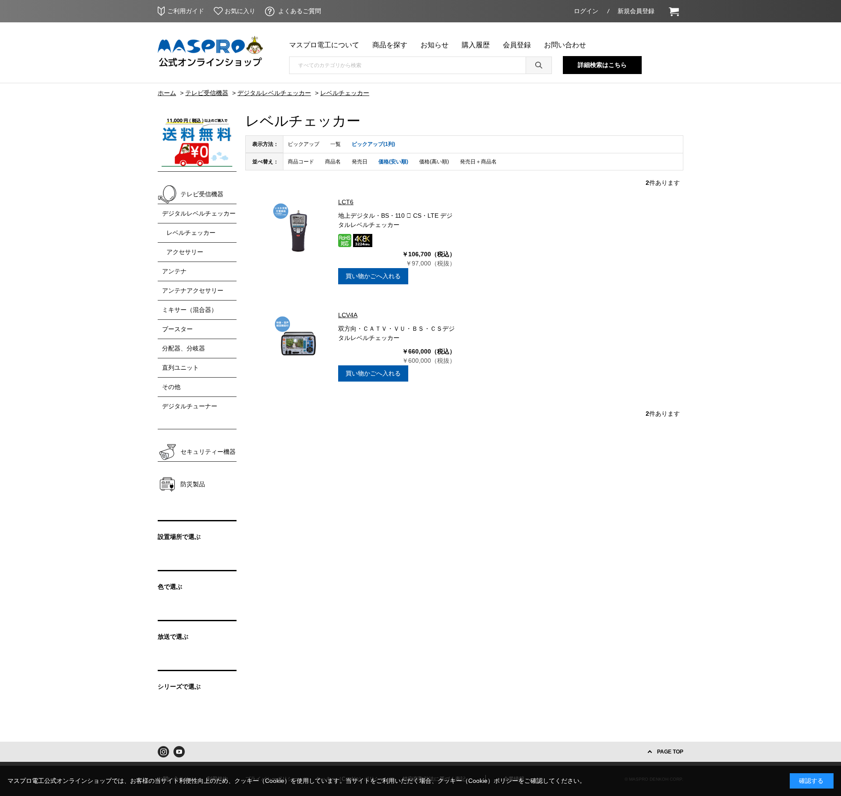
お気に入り (240, 10)
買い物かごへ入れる (373, 275)
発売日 (359, 162)
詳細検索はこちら (602, 64)
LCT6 (345, 201)
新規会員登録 (636, 10)
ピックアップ (303, 144)
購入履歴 (476, 45)
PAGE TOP (670, 752)
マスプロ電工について (324, 45)
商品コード (301, 162)
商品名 (333, 162)
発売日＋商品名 (478, 162)
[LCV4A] (298, 342)
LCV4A (347, 314)
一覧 (335, 144)
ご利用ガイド (185, 10)
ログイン (586, 10)
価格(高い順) (434, 162)
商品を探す (389, 45)
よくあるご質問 (299, 10)
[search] (539, 65)
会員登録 (517, 45)
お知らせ (434, 45)
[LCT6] (298, 229)
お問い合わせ (565, 45)
